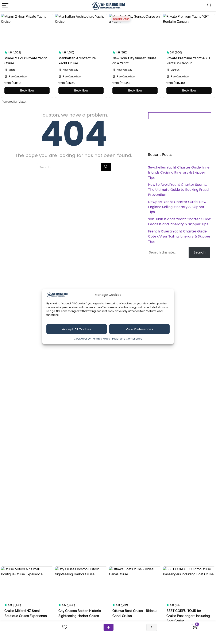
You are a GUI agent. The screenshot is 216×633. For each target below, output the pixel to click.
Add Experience (108, 627)
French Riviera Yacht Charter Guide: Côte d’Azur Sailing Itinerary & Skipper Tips (179, 236)
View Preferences (139, 329)
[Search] (209, 5)
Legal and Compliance (127, 338)
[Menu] (5, 5)
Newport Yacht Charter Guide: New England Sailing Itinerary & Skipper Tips (177, 206)
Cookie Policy (82, 338)
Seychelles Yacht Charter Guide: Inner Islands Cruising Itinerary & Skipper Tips (179, 172)
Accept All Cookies (76, 329)
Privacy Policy (101, 338)
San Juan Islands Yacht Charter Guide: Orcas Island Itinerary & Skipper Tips (179, 222)
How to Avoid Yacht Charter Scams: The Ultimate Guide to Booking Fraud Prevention (178, 189)
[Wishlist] (64, 627)
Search (199, 252)
